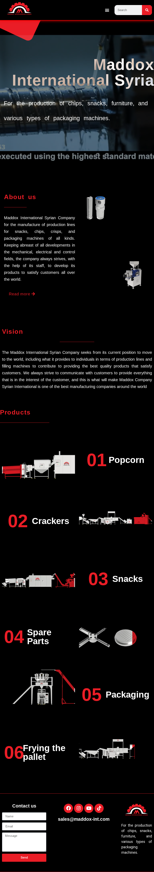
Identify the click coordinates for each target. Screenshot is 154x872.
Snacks (127, 579)
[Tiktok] (99, 808)
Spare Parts (39, 636)
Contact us (24, 806)
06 (14, 752)
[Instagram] (78, 808)
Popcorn (126, 460)
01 (97, 460)
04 (14, 637)
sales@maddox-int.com (83, 819)
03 (98, 579)
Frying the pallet (44, 752)
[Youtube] (88, 808)
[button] (107, 10)
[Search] (147, 10)
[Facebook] (68, 808)
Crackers (50, 521)
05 (92, 695)
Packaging (127, 694)
